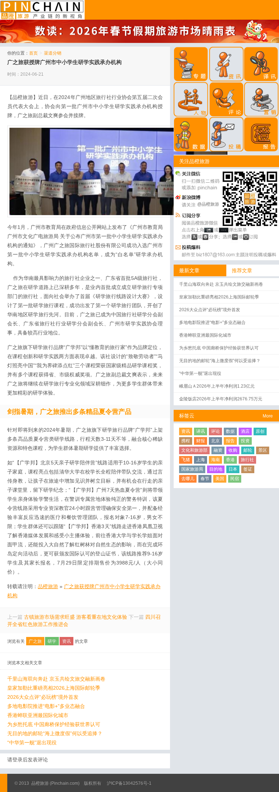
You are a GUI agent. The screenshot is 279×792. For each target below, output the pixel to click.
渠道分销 (52, 53)
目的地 (215, 469)
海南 (215, 459)
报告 (230, 440)
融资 (218, 450)
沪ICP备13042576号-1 (129, 783)
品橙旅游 (42, 10)
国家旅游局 (192, 469)
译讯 (200, 431)
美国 (219, 478)
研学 (52, 641)
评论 (215, 431)
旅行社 (247, 459)
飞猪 (185, 459)
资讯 (66, 641)
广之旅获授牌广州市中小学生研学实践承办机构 (64, 62)
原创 (260, 431)
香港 (230, 459)
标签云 (186, 416)
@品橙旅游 (208, 204)
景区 (262, 450)
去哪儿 (187, 478)
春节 (205, 478)
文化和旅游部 (194, 450)
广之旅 (35, 641)
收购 (233, 450)
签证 (247, 469)
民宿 (234, 478)
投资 (245, 440)
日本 (233, 469)
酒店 (245, 431)
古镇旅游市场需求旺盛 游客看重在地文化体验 (75, 617)
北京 (215, 440)
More (268, 416)
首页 (33, 53)
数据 (230, 431)
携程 (185, 440)
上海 (200, 459)
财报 (200, 440)
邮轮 (247, 450)
